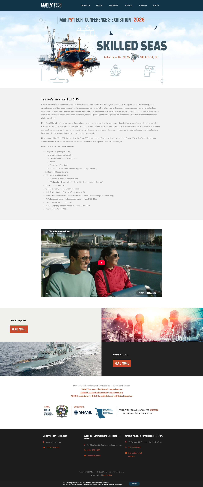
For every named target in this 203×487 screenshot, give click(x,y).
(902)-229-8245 (134, 447)
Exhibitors (128, 5)
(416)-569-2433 (93, 450)
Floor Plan (143, 5)
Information (85, 5)
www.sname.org (116, 392)
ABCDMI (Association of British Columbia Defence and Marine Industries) (101, 396)
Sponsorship (113, 5)
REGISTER (156, 5)
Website (131, 456)
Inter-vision (107, 475)
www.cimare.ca (116, 389)
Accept (134, 484)
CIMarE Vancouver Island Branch (94, 389)
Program (99, 5)
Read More (18, 329)
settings (119, 485)
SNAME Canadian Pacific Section (94, 392)
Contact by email (52, 447)
